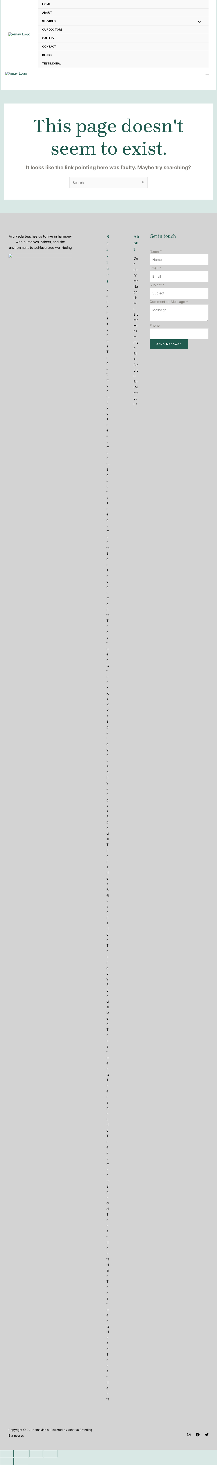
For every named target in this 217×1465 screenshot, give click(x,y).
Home (46, 4)
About (47, 12)
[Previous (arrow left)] (7, 1461)
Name (156, 251)
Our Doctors (52, 29)
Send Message (169, 344)
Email (155, 268)
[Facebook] (198, 1435)
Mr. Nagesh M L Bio (136, 297)
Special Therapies (107, 850)
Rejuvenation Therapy (107, 934)
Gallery (48, 38)
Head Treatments (107, 1365)
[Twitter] (207, 1435)
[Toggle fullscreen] (36, 1453)
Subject (157, 285)
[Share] (21, 1453)
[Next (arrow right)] (21, 1461)
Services (49, 21)
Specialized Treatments (107, 1029)
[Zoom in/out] (50, 1453)
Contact (49, 46)
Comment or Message (169, 301)
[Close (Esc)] (7, 1453)
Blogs (46, 55)
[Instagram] (189, 1435)
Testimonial (51, 63)
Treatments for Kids (107, 659)
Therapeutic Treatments (107, 1130)
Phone (155, 325)
